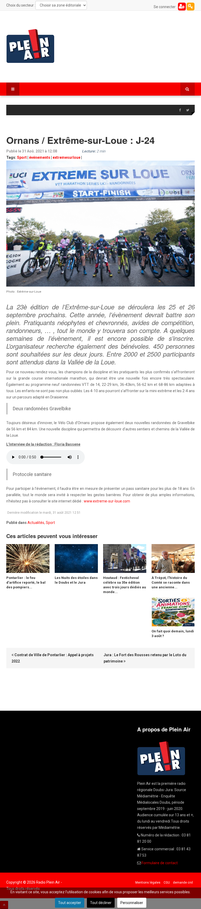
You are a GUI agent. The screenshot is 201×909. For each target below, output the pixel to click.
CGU (167, 882)
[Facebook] (180, 110)
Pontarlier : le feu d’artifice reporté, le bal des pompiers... (26, 582)
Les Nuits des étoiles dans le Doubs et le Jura (76, 580)
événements (39, 157)
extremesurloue (66, 157)
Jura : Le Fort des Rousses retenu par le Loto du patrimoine (145, 658)
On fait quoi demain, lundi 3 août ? (173, 633)
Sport (22, 157)
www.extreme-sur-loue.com (107, 501)
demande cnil (183, 882)
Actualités (35, 523)
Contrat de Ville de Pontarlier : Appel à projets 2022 (53, 658)
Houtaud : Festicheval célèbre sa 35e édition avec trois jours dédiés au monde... (124, 585)
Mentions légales (147, 882)
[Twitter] (188, 110)
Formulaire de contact (160, 863)
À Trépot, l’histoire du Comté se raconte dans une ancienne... (171, 582)
